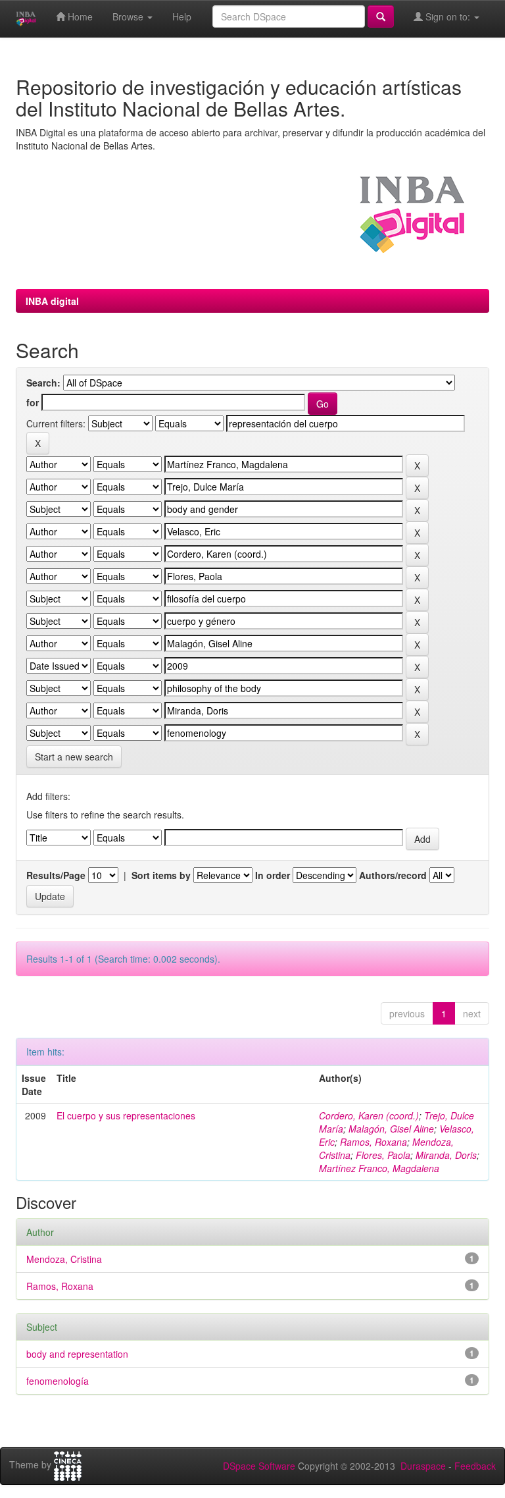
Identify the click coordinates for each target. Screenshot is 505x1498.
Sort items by (161, 875)
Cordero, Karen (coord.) (369, 1115)
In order (272, 875)
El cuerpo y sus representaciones (126, 1115)
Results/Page (55, 875)
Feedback (475, 1465)
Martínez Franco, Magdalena (379, 1168)
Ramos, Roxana (373, 1141)
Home (79, 16)
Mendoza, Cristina (64, 1259)
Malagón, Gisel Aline (391, 1128)
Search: (43, 382)
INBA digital (52, 301)
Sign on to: (448, 16)
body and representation (77, 1353)
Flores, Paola (383, 1155)
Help (181, 16)
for (32, 402)
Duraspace (423, 1465)
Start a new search (74, 756)
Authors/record (393, 875)
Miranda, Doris (446, 1155)
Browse (129, 16)
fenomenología (57, 1380)
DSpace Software (259, 1465)
